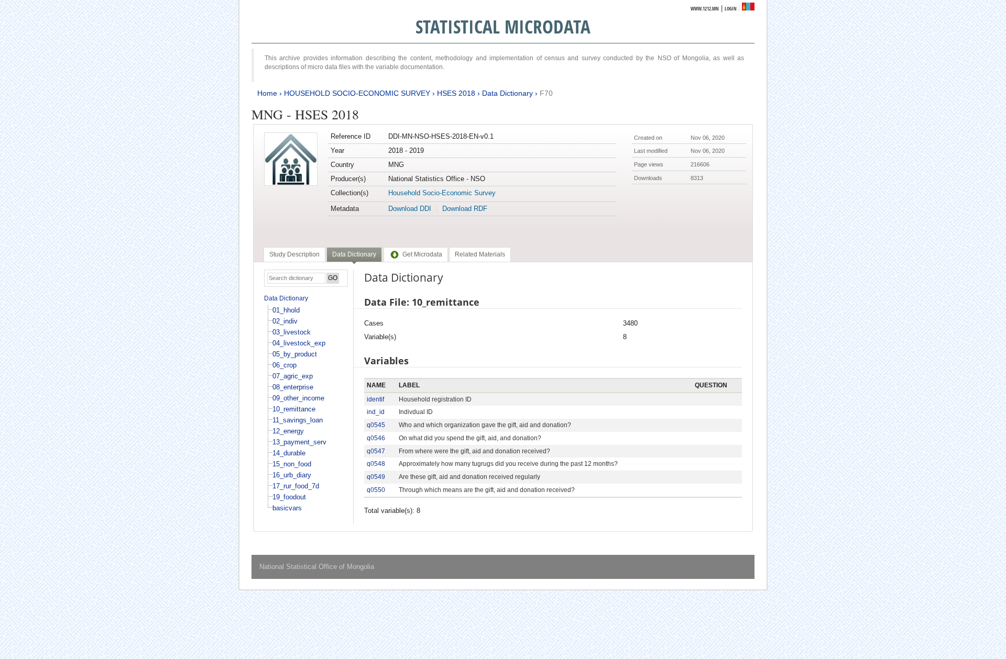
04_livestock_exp (298, 343)
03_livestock (291, 332)
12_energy (288, 431)
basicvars (287, 508)
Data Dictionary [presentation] (354, 254)
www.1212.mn (705, 8)
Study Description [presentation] (294, 254)
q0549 (376, 477)
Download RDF (464, 209)
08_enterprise (292, 387)
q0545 (376, 425)
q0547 (376, 451)
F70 (546, 93)
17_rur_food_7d (295, 486)
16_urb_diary (291, 475)
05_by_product (294, 354)
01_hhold (286, 310)
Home (267, 93)
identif (375, 399)
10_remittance (293, 409)
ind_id (376, 412)
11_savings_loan (297, 420)
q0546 (376, 438)
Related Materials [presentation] (480, 254)
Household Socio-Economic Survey (442, 193)
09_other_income (298, 398)
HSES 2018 (456, 93)
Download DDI (409, 209)
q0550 (376, 490)
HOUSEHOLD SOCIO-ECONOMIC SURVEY (357, 93)
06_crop (284, 365)
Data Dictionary (507, 93)
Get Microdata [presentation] (422, 254)
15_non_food (291, 464)
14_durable (288, 453)
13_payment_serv (299, 442)
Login (731, 8)
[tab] (294, 254)
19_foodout (289, 497)
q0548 (376, 463)
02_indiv (285, 321)
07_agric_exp (292, 376)
